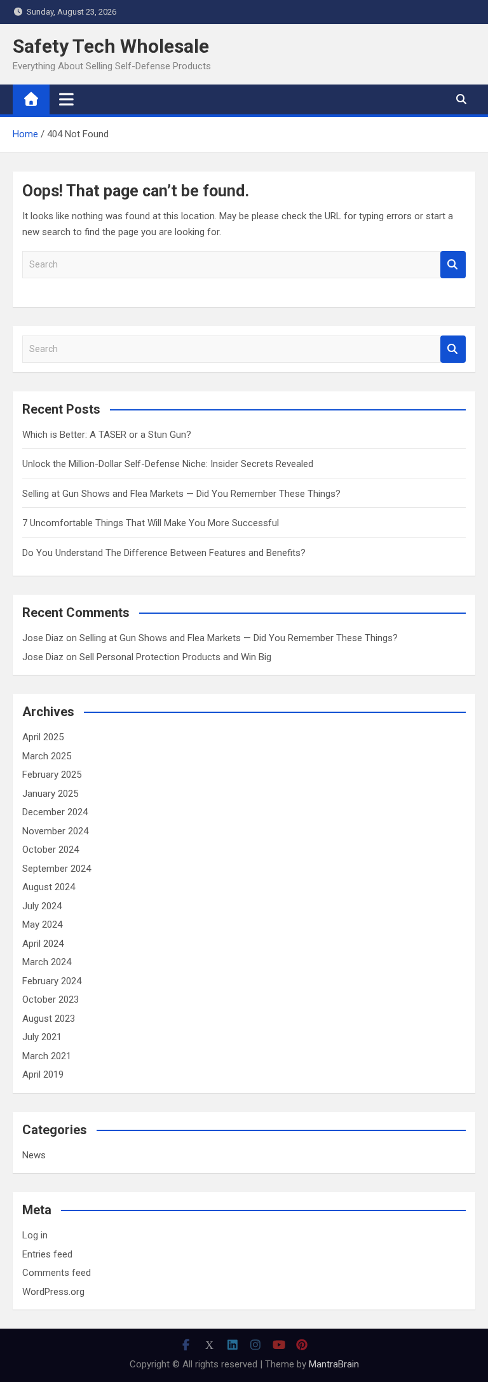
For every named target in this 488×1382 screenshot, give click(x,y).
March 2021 (46, 1056)
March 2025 (46, 756)
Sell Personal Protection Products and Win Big (175, 657)
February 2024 (51, 981)
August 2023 (48, 1018)
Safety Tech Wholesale (111, 46)
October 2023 (50, 999)
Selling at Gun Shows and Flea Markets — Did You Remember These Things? (181, 493)
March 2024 (46, 962)
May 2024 (42, 924)
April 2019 (43, 1074)
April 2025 (43, 737)
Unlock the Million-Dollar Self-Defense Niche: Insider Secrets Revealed (167, 464)
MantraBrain (334, 1364)
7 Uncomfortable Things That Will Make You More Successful (150, 523)
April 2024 (43, 943)
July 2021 (42, 1037)
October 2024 (50, 849)
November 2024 (55, 831)
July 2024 (42, 906)
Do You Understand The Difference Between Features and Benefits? (164, 553)
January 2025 (50, 793)
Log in (35, 1235)
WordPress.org (53, 1291)
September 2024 (56, 868)
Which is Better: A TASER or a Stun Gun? (106, 434)
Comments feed (56, 1272)
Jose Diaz (43, 638)
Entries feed (47, 1254)
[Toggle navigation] (66, 99)
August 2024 (48, 887)
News (34, 1155)
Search (453, 264)
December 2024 (55, 812)
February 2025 (51, 774)
